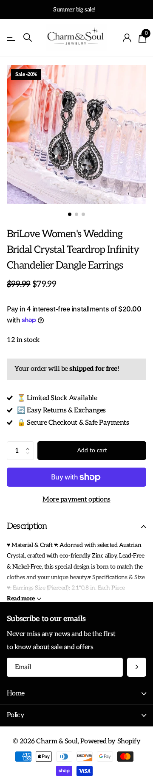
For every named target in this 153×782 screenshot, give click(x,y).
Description (27, 526)
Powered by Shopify (110, 741)
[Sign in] (127, 38)
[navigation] (69, 214)
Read (21, 598)
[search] (27, 37)
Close (76, 694)
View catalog (12, 38)
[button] (29, 444)
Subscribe (136, 667)
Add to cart (92, 450)
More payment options (76, 499)
